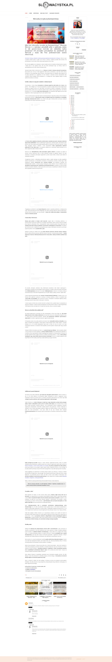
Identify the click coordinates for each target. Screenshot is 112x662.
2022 (72, 101)
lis (72, 106)
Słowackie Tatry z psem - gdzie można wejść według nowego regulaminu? (80, 63)
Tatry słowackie (73, 81)
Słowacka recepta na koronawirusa (77, 119)
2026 (72, 95)
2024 (72, 98)
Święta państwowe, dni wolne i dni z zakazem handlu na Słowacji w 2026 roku (80, 57)
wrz (72, 109)
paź (72, 108)
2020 (72, 104)
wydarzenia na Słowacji (58, 20)
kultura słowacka (74, 77)
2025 (72, 97)
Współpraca (36, 13)
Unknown (31, 603)
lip (72, 112)
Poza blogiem (82, 38)
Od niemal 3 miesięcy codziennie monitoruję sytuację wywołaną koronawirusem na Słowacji (42, 58)
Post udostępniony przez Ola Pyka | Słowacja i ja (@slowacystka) (46, 204)
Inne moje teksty (44, 13)
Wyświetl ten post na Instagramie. (46, 262)
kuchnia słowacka (74, 88)
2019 (72, 127)
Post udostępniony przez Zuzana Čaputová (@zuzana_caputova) (44, 283)
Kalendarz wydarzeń (54, 13)
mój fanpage (33, 569)
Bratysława (72, 86)
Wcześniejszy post (62, 577)
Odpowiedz (30, 607)
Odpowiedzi (31, 609)
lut (72, 124)
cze (72, 113)
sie (72, 110)
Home (26, 13)
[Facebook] (59, 575)
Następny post (29, 577)
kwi (72, 122)
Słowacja (51, 20)
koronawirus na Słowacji (44, 20)
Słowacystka (34, 611)
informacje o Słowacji (34, 20)
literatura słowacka (75, 79)
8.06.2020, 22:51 (31, 619)
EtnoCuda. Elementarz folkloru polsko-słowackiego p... (78, 115)
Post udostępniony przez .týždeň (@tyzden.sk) (41, 385)
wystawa (82, 88)
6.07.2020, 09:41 (35, 612)
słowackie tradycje (74, 83)
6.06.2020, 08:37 (31, 604)
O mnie (30, 13)
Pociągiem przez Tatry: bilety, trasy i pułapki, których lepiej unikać (79, 68)
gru (72, 105)
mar (73, 123)
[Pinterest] (63, 575)
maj (72, 120)
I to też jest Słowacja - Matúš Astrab (77, 117)
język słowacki (80, 86)
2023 (72, 99)
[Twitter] (61, 575)
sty (72, 126)
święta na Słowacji (74, 85)
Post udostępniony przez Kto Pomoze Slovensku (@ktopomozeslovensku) (46, 458)
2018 (72, 128)
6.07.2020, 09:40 (35, 627)
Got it (83, 659)
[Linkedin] (65, 575)
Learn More (78, 659)
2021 (72, 102)
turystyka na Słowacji (75, 75)
